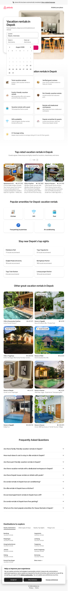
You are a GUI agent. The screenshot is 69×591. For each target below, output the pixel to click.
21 (27, 65)
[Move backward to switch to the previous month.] (9, 47)
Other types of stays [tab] (24, 528)
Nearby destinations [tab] (10, 528)
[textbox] (14, 42)
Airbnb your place (57, 7)
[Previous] (30, 159)
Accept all (13, 580)
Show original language (48, 2)
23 (9, 69)
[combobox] (22, 36)
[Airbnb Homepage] (8, 7)
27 (23, 69)
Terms (37, 588)
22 (30, 65)
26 (20, 69)
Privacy (31, 588)
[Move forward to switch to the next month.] (30, 47)
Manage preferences (52, 580)
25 (16, 69)
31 (13, 73)
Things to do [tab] (51, 528)
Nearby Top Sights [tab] (39, 528)
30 (9, 73)
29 (30, 69)
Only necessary (32, 580)
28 (27, 69)
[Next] (37, 159)
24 (13, 69)
